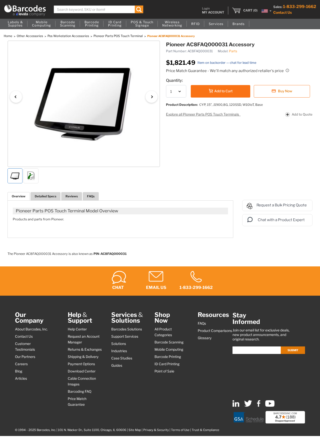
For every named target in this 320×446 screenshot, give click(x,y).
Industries (119, 351)
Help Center (77, 329)
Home (8, 36)
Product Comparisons (215, 331)
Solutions (118, 344)
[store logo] (25, 10)
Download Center (82, 371)
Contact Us (282, 12)
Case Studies (121, 358)
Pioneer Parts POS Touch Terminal (119, 36)
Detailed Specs (45, 196)
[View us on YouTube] (269, 405)
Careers (21, 364)
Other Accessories (30, 36)
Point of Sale (164, 371)
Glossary (205, 338)
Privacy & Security (156, 430)
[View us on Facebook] (258, 405)
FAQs (90, 196)
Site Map (134, 430)
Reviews (72, 196)
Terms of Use (180, 430)
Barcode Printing (167, 357)
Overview (19, 196)
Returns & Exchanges (85, 349)
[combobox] (98, 9)
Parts (233, 51)
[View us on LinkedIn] (235, 405)
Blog (18, 371)
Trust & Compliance (205, 430)
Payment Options (81, 364)
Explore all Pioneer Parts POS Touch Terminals (203, 114)
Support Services (124, 336)
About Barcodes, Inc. (31, 329)
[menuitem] (15, 24)
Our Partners (25, 357)
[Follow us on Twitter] (248, 405)
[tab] (19, 196)
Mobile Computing (168, 349)
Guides (116, 365)
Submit (293, 350)
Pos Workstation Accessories (69, 36)
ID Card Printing (167, 364)
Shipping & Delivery (83, 357)
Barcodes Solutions (126, 329)
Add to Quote (302, 114)
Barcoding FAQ (79, 391)
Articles (21, 378)
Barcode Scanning (169, 342)
